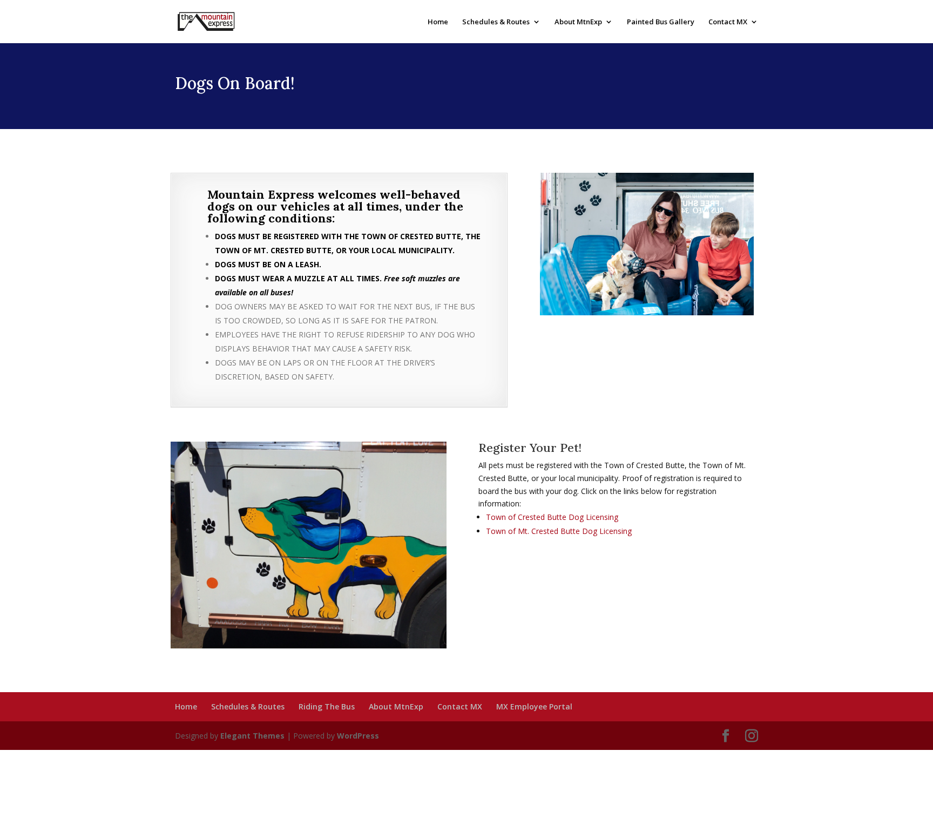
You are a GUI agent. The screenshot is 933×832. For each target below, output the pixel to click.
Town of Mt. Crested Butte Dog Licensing (559, 531)
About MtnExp (578, 22)
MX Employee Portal (534, 706)
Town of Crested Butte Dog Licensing (552, 517)
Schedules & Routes (496, 22)
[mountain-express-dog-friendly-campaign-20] (647, 312)
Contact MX (727, 22)
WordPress (358, 735)
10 (684, 293)
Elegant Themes (252, 735)
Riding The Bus (327, 706)
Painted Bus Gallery (660, 22)
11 (693, 293)
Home (438, 22)
